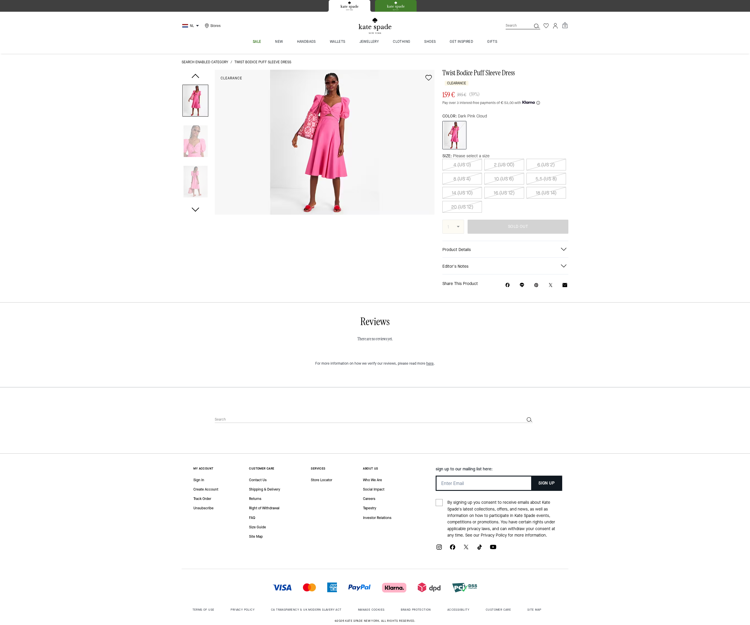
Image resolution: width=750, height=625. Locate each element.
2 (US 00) (504, 165)
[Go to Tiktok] (479, 549)
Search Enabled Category (205, 62)
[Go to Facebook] (452, 549)
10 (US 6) (504, 179)
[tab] (349, 6)
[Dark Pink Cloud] (454, 135)
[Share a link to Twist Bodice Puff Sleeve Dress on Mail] (564, 285)
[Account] (555, 25)
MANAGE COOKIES (371, 610)
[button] (195, 102)
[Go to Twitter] (466, 549)
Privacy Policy (494, 535)
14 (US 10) (462, 193)
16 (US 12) (504, 193)
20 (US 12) (462, 207)
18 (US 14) (546, 193)
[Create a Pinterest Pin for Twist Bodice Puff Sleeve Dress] (536, 285)
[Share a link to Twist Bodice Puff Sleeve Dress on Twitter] (550, 285)
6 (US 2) (546, 165)
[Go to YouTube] (493, 549)
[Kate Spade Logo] (375, 26)
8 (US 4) (462, 179)
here (430, 363)
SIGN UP (546, 483)
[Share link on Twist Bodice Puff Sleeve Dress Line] (522, 284)
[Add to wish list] (428, 77)
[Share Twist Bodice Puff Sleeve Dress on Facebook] (507, 284)
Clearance (231, 78)
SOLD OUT (518, 226)
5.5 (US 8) (546, 179)
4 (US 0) (462, 165)
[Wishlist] (546, 25)
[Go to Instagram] (439, 549)
